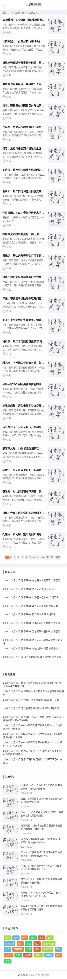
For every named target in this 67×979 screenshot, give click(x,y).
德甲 (20, 943)
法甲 (29, 949)
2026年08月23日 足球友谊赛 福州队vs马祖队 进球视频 (31, 708)
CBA (18, 955)
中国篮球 (47, 949)
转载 (7, 961)
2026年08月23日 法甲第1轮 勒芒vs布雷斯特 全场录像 (30, 606)
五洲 (58, 949)
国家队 (38, 955)
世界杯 (8, 955)
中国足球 (9, 943)
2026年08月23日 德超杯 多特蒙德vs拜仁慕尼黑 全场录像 (32, 657)
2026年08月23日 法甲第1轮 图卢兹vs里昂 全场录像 (29, 614)
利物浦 (28, 955)
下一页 (49, 557)
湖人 (7, 949)
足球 (7, 937)
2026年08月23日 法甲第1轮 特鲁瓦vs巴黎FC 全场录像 (31, 597)
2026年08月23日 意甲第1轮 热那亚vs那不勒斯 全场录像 (31, 623)
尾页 (58, 557)
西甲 (41, 937)
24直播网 (33, 5)
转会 (37, 943)
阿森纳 (49, 955)
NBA (24, 937)
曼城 (58, 955)
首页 (5, 12)
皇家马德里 (48, 943)
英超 (33, 937)
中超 (29, 943)
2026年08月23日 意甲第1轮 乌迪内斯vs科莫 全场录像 (30, 648)
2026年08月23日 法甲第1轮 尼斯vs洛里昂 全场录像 (29, 589)
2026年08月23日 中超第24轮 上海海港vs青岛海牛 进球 (31, 700)
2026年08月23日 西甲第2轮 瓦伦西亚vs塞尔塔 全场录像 (31, 631)
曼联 (37, 949)
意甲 (50, 937)
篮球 (16, 937)
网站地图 (45, 974)
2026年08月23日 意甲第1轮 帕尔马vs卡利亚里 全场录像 (31, 580)
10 (42, 557)
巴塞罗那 (18, 949)
